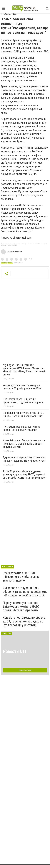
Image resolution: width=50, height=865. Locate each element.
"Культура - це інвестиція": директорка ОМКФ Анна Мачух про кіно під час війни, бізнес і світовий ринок (24, 369)
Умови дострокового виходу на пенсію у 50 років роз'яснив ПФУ (22, 387)
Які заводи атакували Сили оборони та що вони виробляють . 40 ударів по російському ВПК (25, 591)
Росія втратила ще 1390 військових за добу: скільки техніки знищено (21, 576)
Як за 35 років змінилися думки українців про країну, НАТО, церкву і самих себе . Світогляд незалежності (25, 474)
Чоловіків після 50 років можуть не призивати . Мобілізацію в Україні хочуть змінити (24, 443)
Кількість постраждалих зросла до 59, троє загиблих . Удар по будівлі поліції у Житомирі (24, 621)
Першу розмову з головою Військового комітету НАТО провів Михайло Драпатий (21, 606)
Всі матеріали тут (25, 670)
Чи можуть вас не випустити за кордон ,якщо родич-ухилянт (21, 428)
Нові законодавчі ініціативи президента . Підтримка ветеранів (23, 400)
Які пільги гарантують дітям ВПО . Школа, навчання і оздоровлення (23, 414)
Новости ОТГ (15, 651)
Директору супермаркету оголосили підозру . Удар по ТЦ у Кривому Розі (24, 459)
